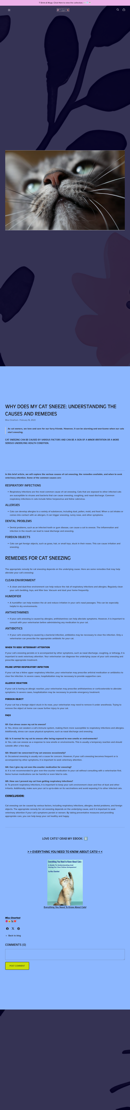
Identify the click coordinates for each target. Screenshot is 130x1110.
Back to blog (14, 935)
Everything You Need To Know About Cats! (65, 907)
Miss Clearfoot (12, 918)
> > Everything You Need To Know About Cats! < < (65, 852)
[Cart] (125, 9)
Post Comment (17, 966)
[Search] (118, 9)
